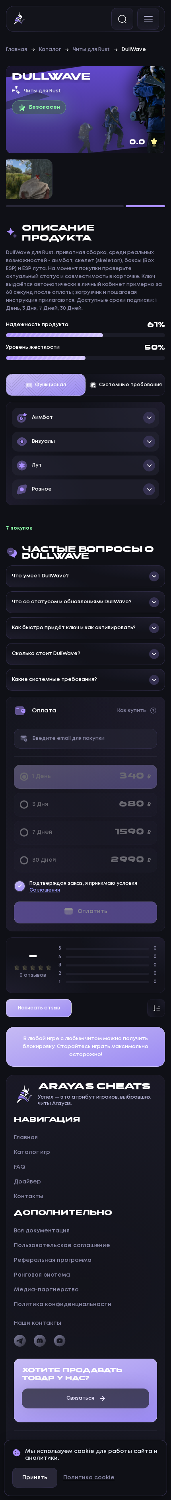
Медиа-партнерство (46, 1289)
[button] (85, 418)
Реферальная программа (52, 1260)
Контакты (28, 1196)
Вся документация (42, 1230)
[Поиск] (122, 19)
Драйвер (27, 1181)
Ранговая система (42, 1275)
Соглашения (44, 890)
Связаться (80, 1398)
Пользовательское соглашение (62, 1245)
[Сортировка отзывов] (156, 1008)
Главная (16, 49)
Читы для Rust (91, 49)
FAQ (19, 1167)
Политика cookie (89, 1477)
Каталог (50, 49)
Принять (34, 1477)
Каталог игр (32, 1152)
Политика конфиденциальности (62, 1304)
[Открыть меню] (148, 19)
